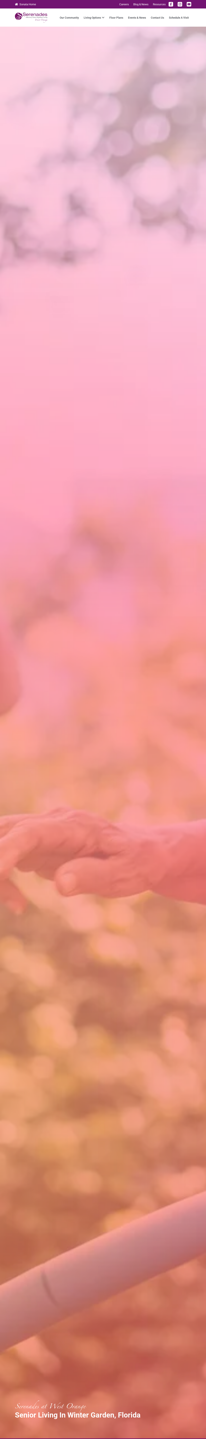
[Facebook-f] (171, 4)
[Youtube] (189, 4)
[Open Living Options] (103, 18)
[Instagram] (180, 4)
